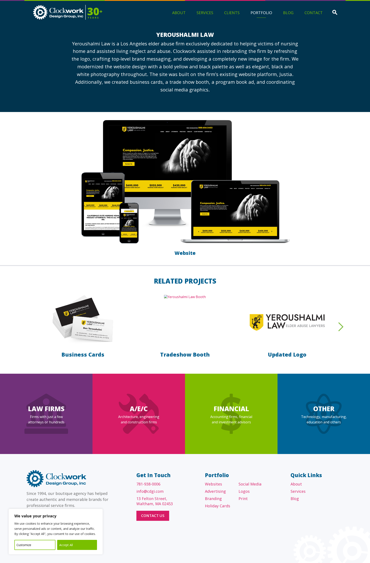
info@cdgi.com (150, 491)
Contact (313, 12)
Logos (244, 491)
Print (243, 498)
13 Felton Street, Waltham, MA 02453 (154, 501)
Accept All (66, 545)
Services (205, 12)
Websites (213, 484)
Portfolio (261, 12)
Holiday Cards (217, 505)
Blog (288, 12)
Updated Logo (287, 354)
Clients (232, 12)
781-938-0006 (148, 484)
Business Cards (82, 354)
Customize (23, 545)
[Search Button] (334, 12)
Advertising (215, 491)
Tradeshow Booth (185, 354)
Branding (213, 498)
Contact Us (152, 515)
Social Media (250, 484)
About (179, 12)
